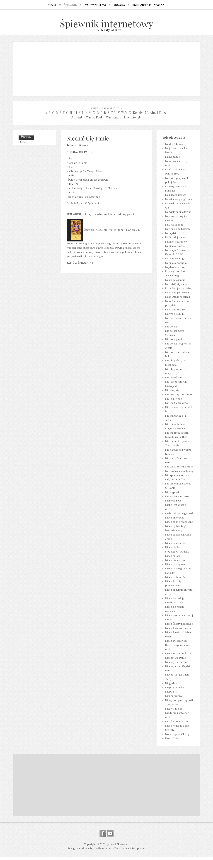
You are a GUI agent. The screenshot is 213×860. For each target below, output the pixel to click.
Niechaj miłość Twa (176, 661)
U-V (117, 112)
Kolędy (138, 112)
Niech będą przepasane (179, 521)
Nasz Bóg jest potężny (178, 288)
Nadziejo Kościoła (176, 262)
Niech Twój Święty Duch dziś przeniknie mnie (177, 645)
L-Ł (84, 112)
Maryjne (150, 112)
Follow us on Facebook (102, 833)
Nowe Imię (171, 738)
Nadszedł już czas (176, 237)
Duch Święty (133, 117)
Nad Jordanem (174, 224)
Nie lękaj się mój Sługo (178, 394)
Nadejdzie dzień (174, 233)
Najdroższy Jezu (175, 267)
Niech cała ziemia (175, 543)
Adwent (76, 117)
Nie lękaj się (172, 390)
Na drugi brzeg (174, 143)
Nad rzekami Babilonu (178, 228)
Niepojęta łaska (174, 687)
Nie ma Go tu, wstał (177, 402)
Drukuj (73, 145)
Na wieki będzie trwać (178, 211)
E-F (62, 112)
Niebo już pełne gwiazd (179, 513)
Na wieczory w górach (178, 199)
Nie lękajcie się (174, 398)
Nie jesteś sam (173, 377)
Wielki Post (94, 117)
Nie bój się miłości (175, 339)
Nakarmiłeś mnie (175, 279)
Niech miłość (172, 555)
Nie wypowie (172, 492)
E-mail (84, 145)
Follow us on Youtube (110, 833)
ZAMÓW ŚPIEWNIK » (80, 262)
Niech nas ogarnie (176, 564)
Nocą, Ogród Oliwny (177, 734)
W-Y (124, 112)
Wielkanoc (113, 117)
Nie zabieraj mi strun (177, 496)
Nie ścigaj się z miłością (179, 470)
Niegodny (171, 683)
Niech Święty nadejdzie (179, 623)
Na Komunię (172, 156)
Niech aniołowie (174, 517)
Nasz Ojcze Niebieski (177, 296)
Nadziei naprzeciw (176, 241)
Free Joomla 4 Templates (129, 848)
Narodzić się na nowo (178, 284)
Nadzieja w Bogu (175, 258)
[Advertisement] (106, 68)
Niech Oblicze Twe (176, 577)
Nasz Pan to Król (175, 309)
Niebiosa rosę (173, 500)
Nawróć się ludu (174, 313)
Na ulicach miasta (175, 194)
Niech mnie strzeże (176, 560)
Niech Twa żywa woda (178, 627)
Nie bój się (171, 326)
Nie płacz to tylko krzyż (179, 466)
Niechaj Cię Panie (88, 138)
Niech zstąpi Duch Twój (179, 653)
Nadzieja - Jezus (175, 245)
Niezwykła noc (173, 708)
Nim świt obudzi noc (177, 721)
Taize (163, 112)
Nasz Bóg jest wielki (177, 292)
